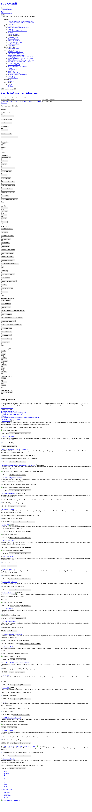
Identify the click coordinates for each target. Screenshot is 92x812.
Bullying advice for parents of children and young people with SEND (20, 417)
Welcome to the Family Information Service (20, 21)
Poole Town (4, 160)
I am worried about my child (16, 53)
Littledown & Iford (6, 157)
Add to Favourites (25, 433)
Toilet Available (5, 246)
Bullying (3, 416)
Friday (3, 368)
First (5, 771)
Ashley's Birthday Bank (8, 541)
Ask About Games (7, 556)
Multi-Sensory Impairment (8, 321)
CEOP (4, 702)
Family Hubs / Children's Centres (17, 31)
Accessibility (8, 792)
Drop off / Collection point (8, 249)
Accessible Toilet (5, 239)
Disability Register (13, 78)
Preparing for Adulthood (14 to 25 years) (19, 61)
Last (5, 786)
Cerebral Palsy (5, 342)
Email (11, 433)
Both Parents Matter (8, 647)
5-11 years (4, 222)
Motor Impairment (6, 303)
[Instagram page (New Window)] (14, 789)
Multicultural (4, 130)
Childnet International (9, 730)
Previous (6, 773)
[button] (46, 106)
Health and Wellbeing (14, 44)
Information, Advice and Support (17, 74)
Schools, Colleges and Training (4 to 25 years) (21, 60)
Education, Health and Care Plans (17, 66)
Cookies (6, 794)
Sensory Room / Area (7, 288)
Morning (3, 385)
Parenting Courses (6, 133)
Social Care (11, 71)
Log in (10, 84)
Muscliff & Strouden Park (8, 192)
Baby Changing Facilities (7, 274)
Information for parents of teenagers (11, 419)
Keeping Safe (4, 126)
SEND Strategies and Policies (16, 55)
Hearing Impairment (6, 314)
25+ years (4, 214)
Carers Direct (6, 675)
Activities (10, 32)
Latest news (11, 45)
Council (9, 3)
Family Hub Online (11, 47)
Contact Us (9, 80)
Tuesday (3, 357)
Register (10, 86)
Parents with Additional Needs (9, 137)
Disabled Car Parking (6, 228)
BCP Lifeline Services (9, 593)
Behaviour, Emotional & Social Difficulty (11, 317)
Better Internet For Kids (9, 621)
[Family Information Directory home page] (11, 800)
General (19, 22)
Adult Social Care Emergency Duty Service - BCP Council (18, 465)
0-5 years (3, 218)
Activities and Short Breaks (15, 63)
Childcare (10, 29)
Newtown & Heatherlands (7, 168)
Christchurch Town (6, 171)
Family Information (6, 789)
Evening (3, 378)
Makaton (3, 284)
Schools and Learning (14, 40)
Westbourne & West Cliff (7, 182)
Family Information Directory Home (18, 27)
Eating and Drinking (6, 328)
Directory (23, 101)
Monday (3, 354)
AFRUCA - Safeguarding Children (12, 478)
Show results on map (7, 408)
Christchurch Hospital (9, 759)
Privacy (6, 797)
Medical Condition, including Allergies (11, 324)
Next (5, 784)
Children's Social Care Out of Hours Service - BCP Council (19, 746)
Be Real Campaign (8, 608)
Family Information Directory (16, 35)
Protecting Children (13, 39)
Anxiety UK (5, 525)
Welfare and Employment (15, 42)
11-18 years (4, 207)
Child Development (6, 123)
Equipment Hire (5, 242)
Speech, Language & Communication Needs (12, 310)
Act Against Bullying (8, 436)
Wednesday (4, 361)
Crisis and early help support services (11, 414)
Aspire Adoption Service (9, 569)
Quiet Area (4, 291)
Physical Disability (6, 331)
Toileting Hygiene (5, 307)
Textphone (4, 270)
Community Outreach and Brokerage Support (21, 22)
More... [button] (3, 203)
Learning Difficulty (6, 338)
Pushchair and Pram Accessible (9, 263)
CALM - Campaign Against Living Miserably (16, 662)
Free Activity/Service (6, 392)
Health (10, 68)
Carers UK (6, 688)
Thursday (3, 364)
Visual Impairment (6, 335)
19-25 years (4, 211)
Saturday (3, 371)
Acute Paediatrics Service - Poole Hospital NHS (15, 449)
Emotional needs (5, 300)
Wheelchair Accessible (7, 235)
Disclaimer (7, 795)
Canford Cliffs (5, 196)
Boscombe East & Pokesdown (9, 199)
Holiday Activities (13, 34)
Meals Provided (5, 277)
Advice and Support (6, 119)
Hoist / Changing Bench (7, 260)
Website (17, 433)
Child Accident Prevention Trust (12, 718)
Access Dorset (6, 421)
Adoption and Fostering (7, 116)
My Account (8, 84)
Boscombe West (5, 178)
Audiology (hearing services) (9, 411)
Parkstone (4, 164)
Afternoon (3, 382)
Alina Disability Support (9, 493)
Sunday (3, 350)
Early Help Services (13, 37)
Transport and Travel (14, 65)
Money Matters (12, 69)
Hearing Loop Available (7, 253)
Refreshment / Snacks (7, 256)
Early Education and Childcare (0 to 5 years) (20, 58)
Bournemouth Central (6, 189)
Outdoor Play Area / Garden (8, 281)
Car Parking (4, 232)
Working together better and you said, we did (20, 57)
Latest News (11, 24)
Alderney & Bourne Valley (8, 185)
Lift (2, 267)
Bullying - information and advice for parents (13, 413)
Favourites (4, 103)
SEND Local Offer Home (15, 52)
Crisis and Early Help (14, 73)
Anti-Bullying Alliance (8, 509)
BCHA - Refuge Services (10, 582)
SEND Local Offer (19, 64)
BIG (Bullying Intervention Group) (12, 634)
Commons (4, 175)
